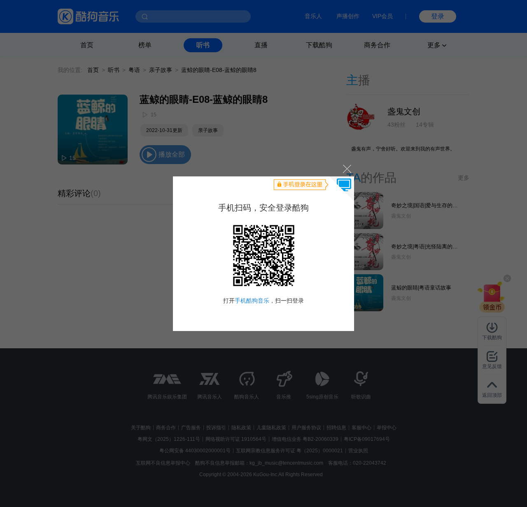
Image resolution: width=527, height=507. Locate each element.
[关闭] (346, 168)
